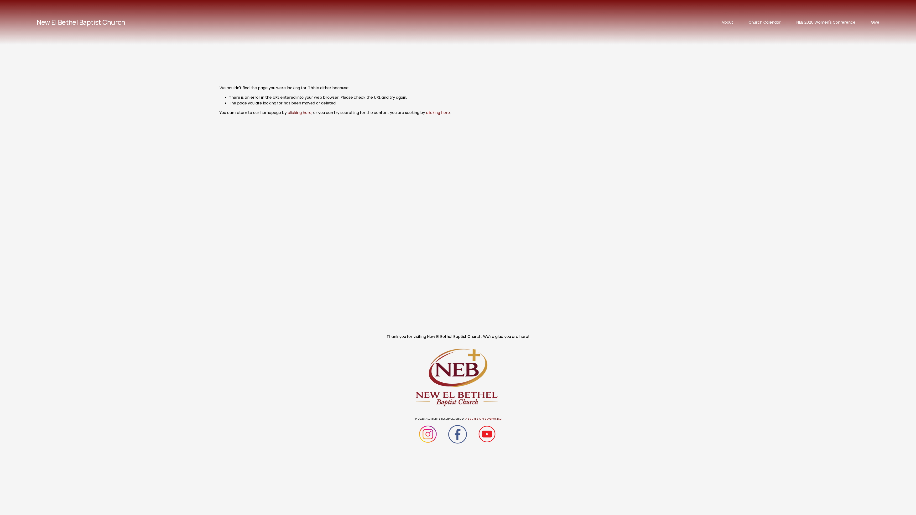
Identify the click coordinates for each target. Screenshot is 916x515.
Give (875, 22)
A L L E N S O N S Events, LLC (483, 419)
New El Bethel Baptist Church (81, 22)
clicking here (300, 112)
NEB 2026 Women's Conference (825, 22)
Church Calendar (765, 22)
